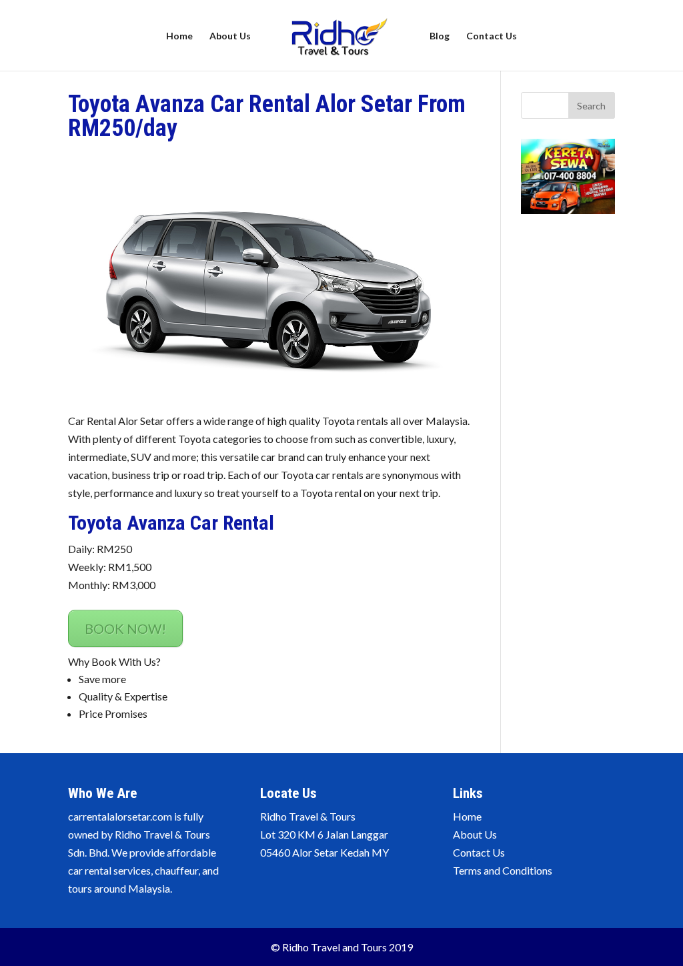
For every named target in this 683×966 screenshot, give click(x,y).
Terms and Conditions (502, 870)
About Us (230, 36)
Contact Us (491, 36)
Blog (440, 36)
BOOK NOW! (125, 628)
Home (179, 36)
